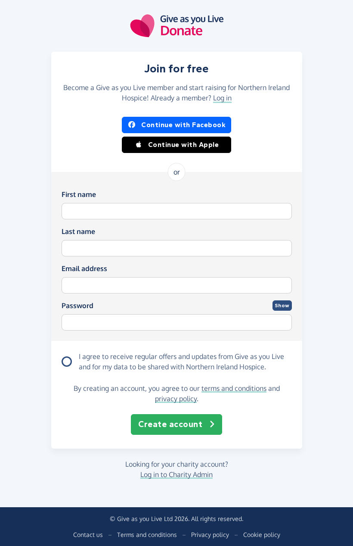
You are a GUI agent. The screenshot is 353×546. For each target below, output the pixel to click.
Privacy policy (210, 534)
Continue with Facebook (183, 125)
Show (282, 306)
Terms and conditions (147, 534)
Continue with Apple (183, 144)
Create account (170, 424)
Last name (78, 231)
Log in (222, 98)
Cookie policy (261, 534)
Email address (84, 268)
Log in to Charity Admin (176, 474)
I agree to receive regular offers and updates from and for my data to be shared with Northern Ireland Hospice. (181, 361)
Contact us (88, 534)
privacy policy (176, 398)
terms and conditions (233, 388)
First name (79, 194)
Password (77, 305)
